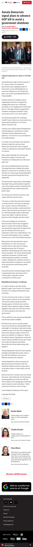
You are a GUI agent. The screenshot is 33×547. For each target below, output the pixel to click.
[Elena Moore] (5, 450)
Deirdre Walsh (11, 26)
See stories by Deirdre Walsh (20, 422)
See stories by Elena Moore (19, 464)
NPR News (6, 398)
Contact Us (6, 510)
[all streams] (31, 545)
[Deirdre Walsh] (5, 414)
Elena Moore (15, 28)
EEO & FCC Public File (8, 517)
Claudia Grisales (6, 28)
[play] (3, 545)
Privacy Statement (8, 521)
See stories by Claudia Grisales (20, 440)
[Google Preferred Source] (16, 486)
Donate (27, 2)
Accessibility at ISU (8, 524)
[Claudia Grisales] (5, 432)
